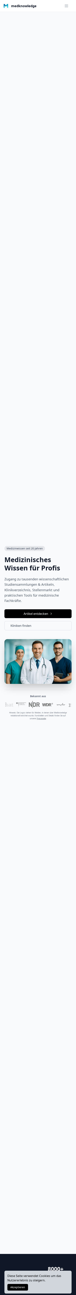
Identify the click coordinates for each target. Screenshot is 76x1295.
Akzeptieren (17, 1287)
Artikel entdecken (36, 614)
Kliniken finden (21, 626)
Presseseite (41, 718)
